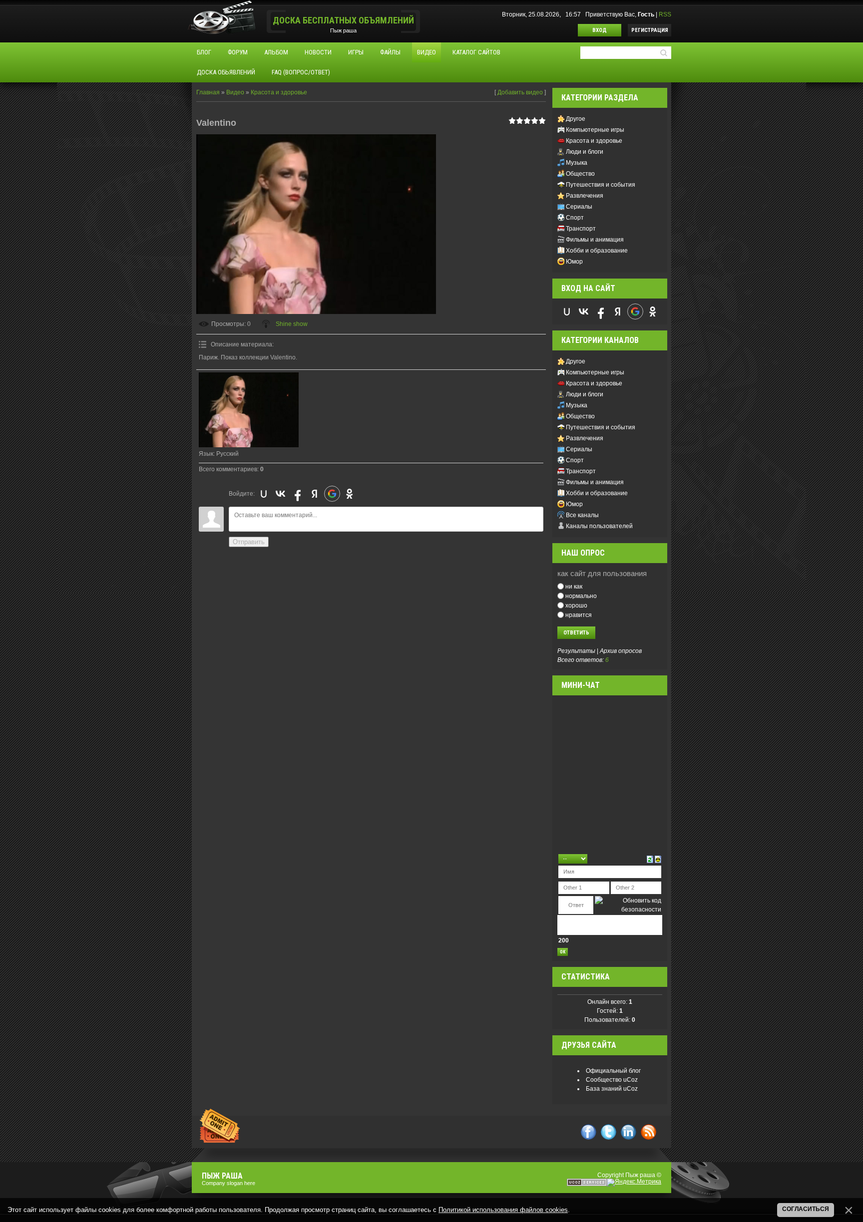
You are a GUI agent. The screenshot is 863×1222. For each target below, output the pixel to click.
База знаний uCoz (612, 1088)
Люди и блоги (584, 151)
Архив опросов (621, 650)
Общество (580, 173)
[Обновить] (650, 858)
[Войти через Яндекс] (314, 493)
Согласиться (805, 1209)
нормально (581, 596)
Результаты (576, 650)
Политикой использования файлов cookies (503, 1210)
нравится (578, 614)
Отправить (249, 542)
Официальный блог (613, 1070)
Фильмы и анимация (595, 239)
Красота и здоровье (279, 92)
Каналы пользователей (599, 526)
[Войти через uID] (263, 493)
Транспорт (581, 228)
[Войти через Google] (332, 494)
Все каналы (582, 515)
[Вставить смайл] (658, 858)
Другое (575, 118)
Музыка (576, 162)
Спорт (575, 217)
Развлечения (584, 195)
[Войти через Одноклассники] (349, 493)
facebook (588, 1132)
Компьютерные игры (595, 129)
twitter (608, 1132)
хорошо (576, 605)
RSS (665, 14)
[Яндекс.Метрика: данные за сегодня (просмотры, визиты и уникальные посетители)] (634, 1183)
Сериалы (579, 206)
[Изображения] (249, 409)
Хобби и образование (597, 250)
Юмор (574, 261)
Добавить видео (520, 92)
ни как (573, 586)
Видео (235, 92)
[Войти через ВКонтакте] (280, 493)
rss (648, 1132)
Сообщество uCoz (612, 1079)
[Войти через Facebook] (297, 493)
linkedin (628, 1132)
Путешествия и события (600, 184)
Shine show (292, 323)
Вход (599, 30)
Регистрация (649, 30)
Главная (208, 92)
